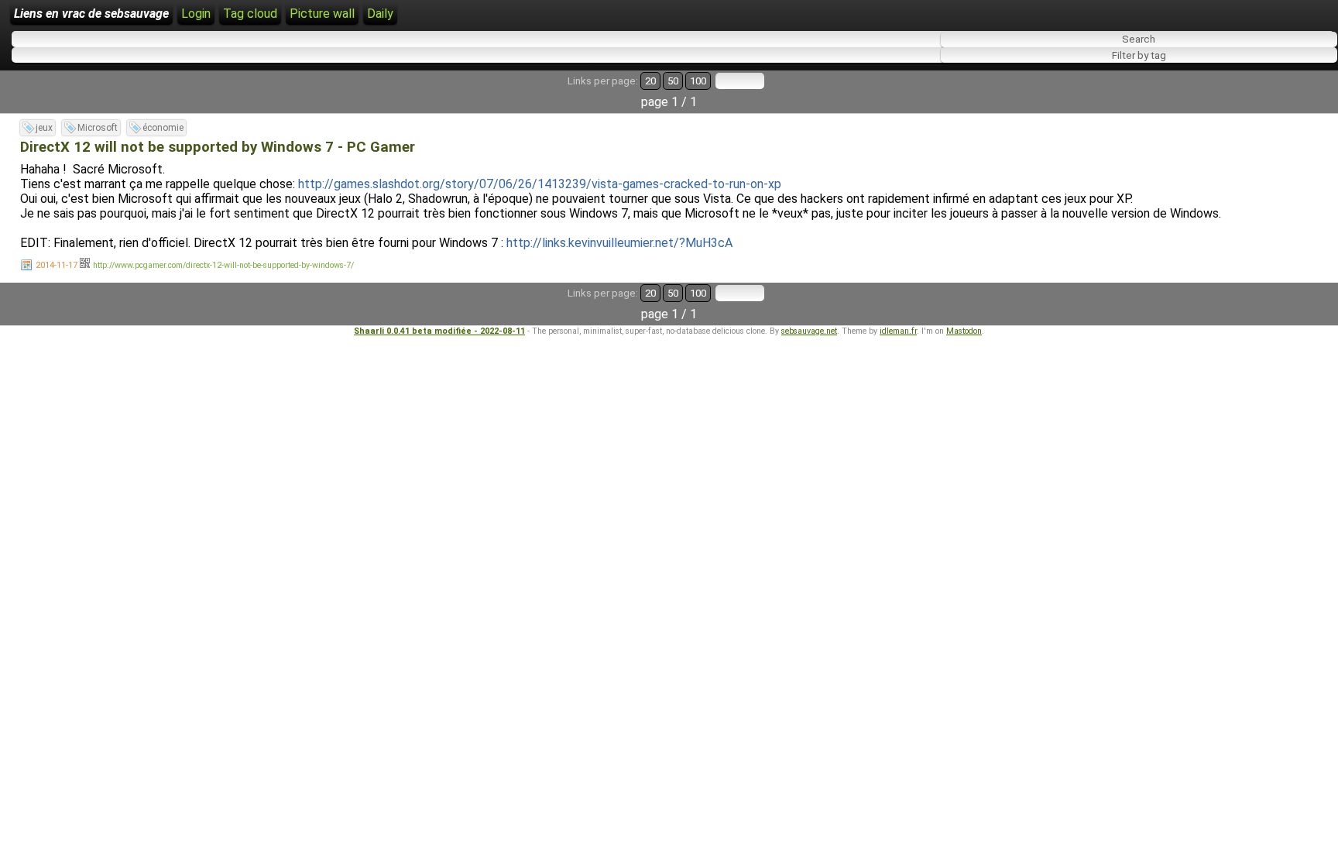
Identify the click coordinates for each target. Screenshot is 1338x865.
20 (650, 81)
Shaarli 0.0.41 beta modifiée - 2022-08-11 (439, 331)
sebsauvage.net (809, 331)
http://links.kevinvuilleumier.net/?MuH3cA (619, 242)
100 (698, 81)
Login (196, 13)
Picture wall (322, 13)
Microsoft (97, 127)
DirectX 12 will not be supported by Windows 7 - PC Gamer (217, 147)
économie (163, 127)
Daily (380, 13)
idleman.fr (898, 331)
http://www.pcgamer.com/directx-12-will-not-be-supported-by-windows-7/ (223, 265)
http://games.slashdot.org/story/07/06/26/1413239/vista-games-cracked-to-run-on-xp (539, 184)
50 (672, 81)
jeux (44, 127)
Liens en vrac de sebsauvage (91, 13)
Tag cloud (250, 13)
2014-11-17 (56, 265)
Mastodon (964, 331)
